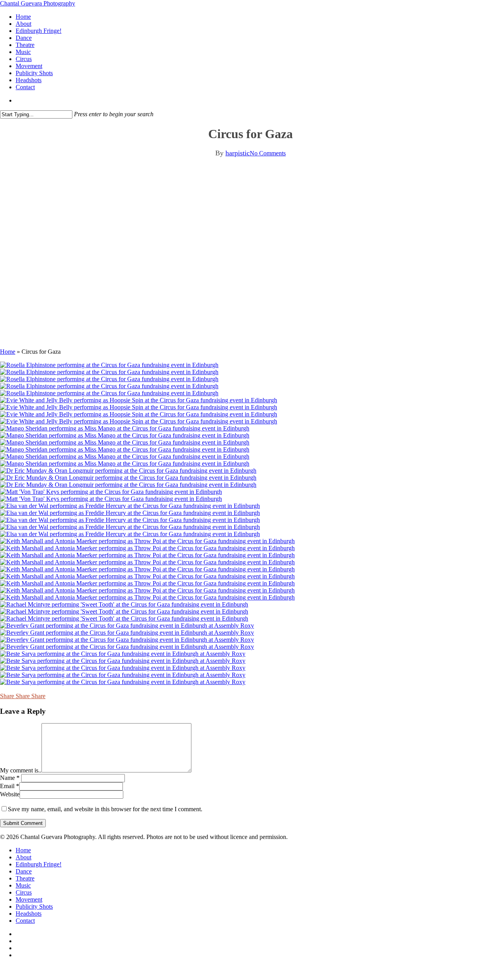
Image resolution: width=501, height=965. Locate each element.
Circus (24, 892)
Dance (24, 871)
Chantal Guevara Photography (37, 3)
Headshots (28, 913)
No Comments (268, 153)
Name (10, 777)
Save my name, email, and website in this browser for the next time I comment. (105, 809)
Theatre (25, 878)
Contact (25, 920)
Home (7, 351)
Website (10, 794)
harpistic (237, 153)
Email (9, 786)
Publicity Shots (34, 906)
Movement (29, 899)
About (23, 857)
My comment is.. (20, 770)
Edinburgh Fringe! (38, 864)
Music (23, 885)
